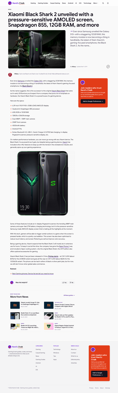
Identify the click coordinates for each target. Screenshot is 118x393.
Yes (65, 282)
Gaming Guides (43, 3)
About (102, 388)
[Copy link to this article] (108, 66)
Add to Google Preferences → (93, 101)
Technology (87, 3)
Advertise (74, 363)
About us (73, 349)
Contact (73, 353)
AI (76, 3)
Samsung (21, 81)
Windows (56, 353)
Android (70, 3)
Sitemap (107, 388)
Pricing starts (53, 256)
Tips (54, 356)
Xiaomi (65, 142)
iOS (80, 3)
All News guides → (69, 295)
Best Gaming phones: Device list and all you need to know (33, 274)
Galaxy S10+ (38, 81)
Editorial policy (75, 359)
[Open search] (103, 3)
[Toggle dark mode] (108, 3)
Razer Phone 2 (64, 246)
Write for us (74, 356)
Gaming (33, 3)
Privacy (91, 388)
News (64, 3)
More (95, 3)
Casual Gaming (55, 3)
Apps (55, 359)
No (72, 282)
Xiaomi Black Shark (58, 91)
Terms (96, 388)
